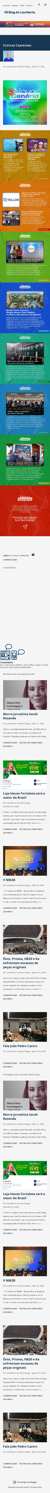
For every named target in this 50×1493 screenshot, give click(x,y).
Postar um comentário (30, 742)
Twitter (22, 6)
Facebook (6, 6)
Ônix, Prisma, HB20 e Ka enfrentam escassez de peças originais (21, 963)
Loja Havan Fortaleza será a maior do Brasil (24, 795)
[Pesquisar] (39, 4)
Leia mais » (8, 746)
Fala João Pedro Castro (20, 1046)
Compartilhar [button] (10, 559)
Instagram (15, 6)
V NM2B (9, 880)
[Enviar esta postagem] (33, 555)
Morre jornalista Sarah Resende (20, 716)
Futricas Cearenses (19, 555)
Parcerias (29, 6)
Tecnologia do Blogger (26, 1482)
